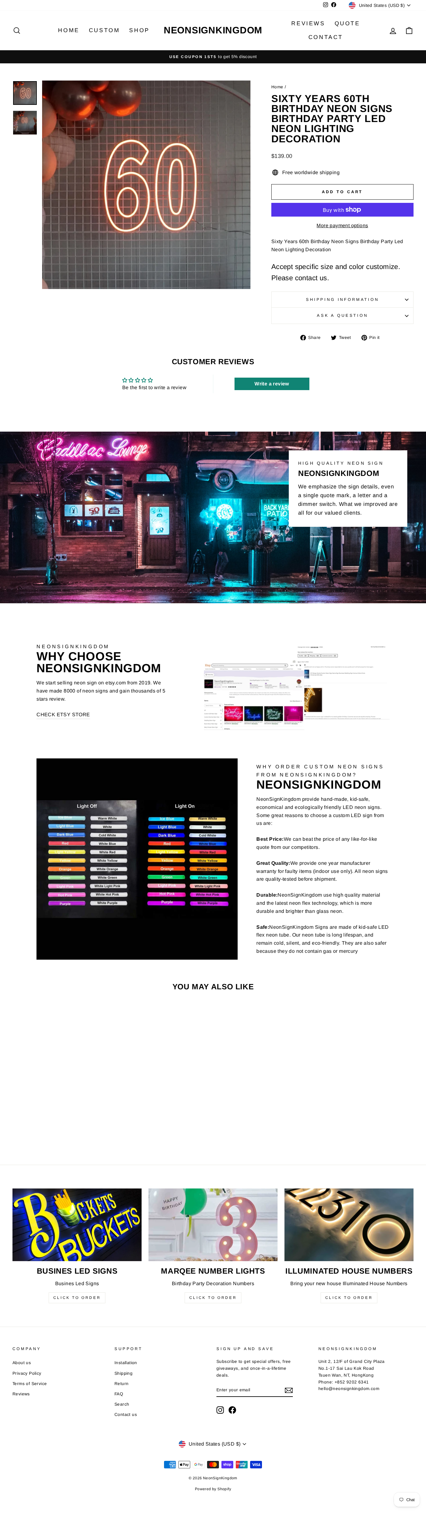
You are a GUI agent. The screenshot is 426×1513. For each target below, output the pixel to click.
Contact (325, 37)
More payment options (342, 225)
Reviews (308, 23)
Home (68, 30)
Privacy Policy (26, 1373)
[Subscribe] (289, 1390)
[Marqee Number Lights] (213, 1224)
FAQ (118, 1394)
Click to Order (77, 1297)
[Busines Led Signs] (77, 1224)
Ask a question (342, 315)
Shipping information (342, 299)
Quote (347, 23)
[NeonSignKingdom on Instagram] (220, 1410)
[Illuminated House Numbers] (349, 1224)
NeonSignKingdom (213, 30)
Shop (139, 30)
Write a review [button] (271, 383)
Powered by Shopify (213, 1489)
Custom (104, 30)
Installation (125, 1362)
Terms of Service (29, 1383)
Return (121, 1383)
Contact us (125, 1414)
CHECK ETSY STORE (63, 714)
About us (21, 1362)
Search (121, 1404)
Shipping (123, 1373)
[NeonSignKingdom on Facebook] (232, 1410)
